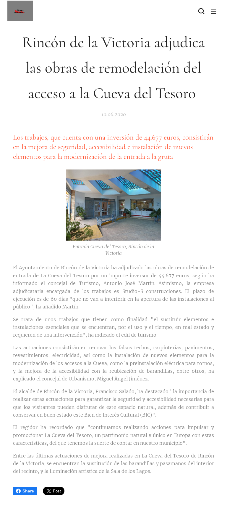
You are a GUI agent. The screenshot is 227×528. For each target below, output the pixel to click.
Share (28, 491)
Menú (214, 11)
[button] (201, 11)
